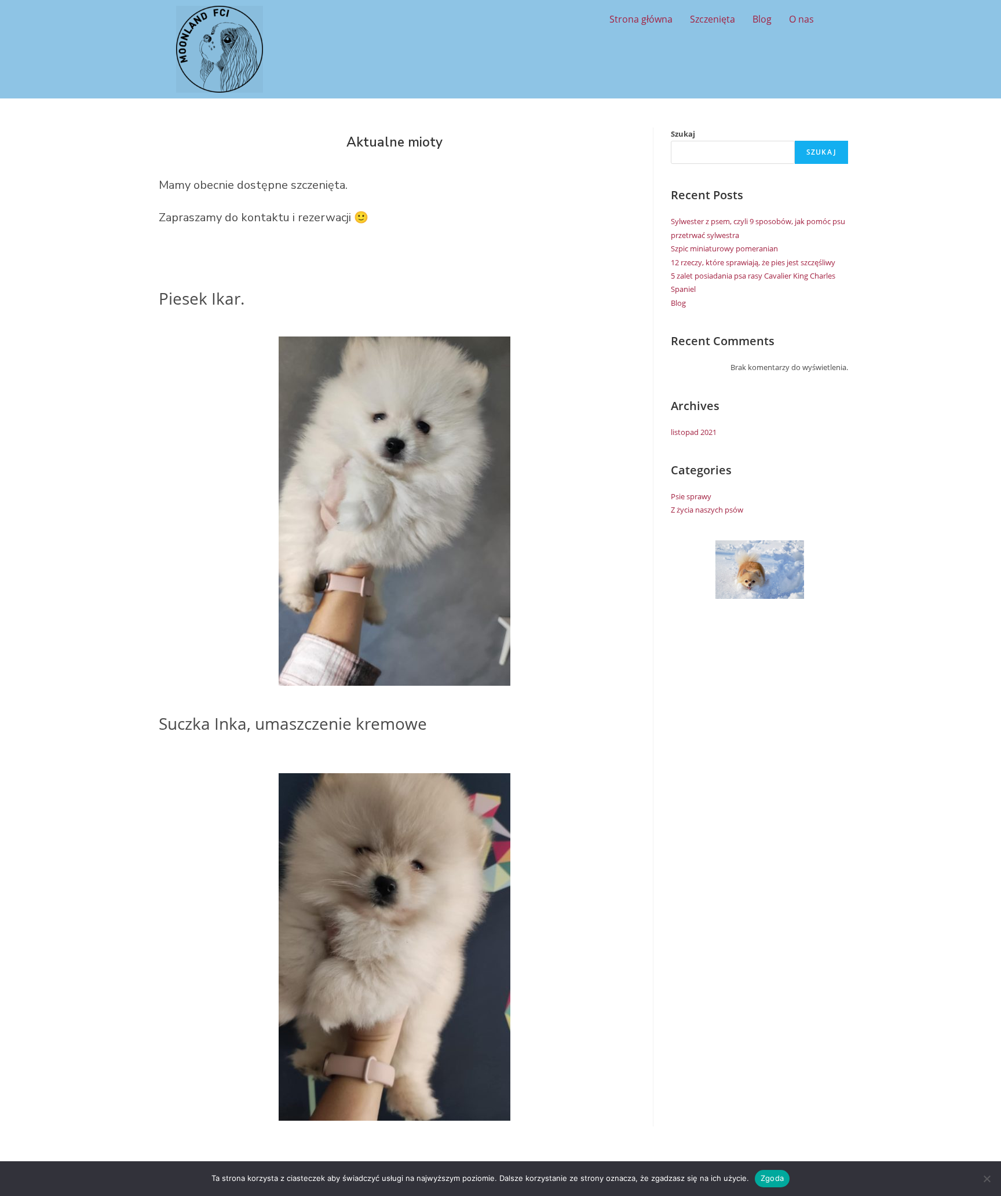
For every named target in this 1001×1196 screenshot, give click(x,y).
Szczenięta (712, 19)
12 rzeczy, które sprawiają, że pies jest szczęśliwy (753, 262)
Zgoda (772, 1178)
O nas (801, 19)
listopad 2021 (694, 432)
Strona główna (641, 19)
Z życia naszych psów (707, 509)
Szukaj (683, 134)
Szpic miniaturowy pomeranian (724, 248)
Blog (762, 19)
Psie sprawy (691, 496)
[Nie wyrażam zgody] (986, 1178)
